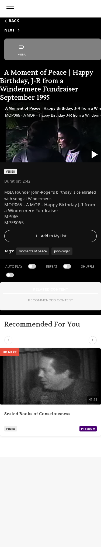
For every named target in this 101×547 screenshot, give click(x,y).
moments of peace (33, 251)
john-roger (62, 251)
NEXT (9, 30)
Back (14, 20)
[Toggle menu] (10, 8)
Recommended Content (50, 300)
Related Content (50, 289)
